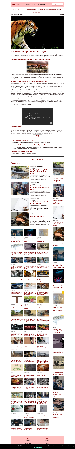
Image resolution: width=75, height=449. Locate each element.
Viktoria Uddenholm (40, 166)
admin (38, 182)
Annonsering (28, 4)
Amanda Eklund (39, 213)
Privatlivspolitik (39, 447)
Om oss (33, 4)
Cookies (37, 4)
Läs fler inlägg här (37, 159)
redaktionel (62, 14)
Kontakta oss (42, 4)
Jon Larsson (20, 14)
